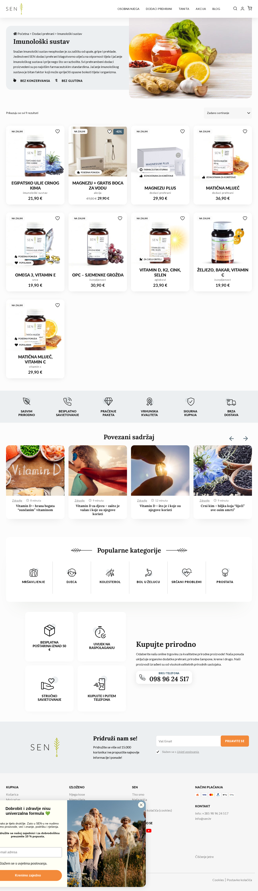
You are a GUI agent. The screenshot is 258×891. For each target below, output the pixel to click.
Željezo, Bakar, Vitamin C (223, 272)
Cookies (218, 880)
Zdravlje (17, 500)
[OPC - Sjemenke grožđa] (98, 243)
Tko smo (138, 794)
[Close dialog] (157, 805)
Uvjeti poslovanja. (188, 751)
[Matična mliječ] (223, 156)
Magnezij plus (160, 188)
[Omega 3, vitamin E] (35, 243)
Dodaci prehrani (159, 8)
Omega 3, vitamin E (35, 275)
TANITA (184, 8)
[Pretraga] (235, 8)
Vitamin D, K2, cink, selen (160, 272)
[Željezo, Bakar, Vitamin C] (223, 243)
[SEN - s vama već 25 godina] (14, 8)
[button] (245, 438)
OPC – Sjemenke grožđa (98, 275)
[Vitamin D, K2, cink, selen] (160, 243)
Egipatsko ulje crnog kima (35, 185)
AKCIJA (201, 8)
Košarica (12, 794)
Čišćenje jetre (204, 857)
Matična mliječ (222, 188)
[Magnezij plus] (160, 156)
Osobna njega (128, 8)
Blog (216, 8)
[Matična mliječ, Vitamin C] (35, 329)
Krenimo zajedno (43, 875)
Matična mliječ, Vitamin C (35, 359)
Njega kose (77, 794)
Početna (23, 33)
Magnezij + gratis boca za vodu (97, 185)
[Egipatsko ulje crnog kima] (35, 156)
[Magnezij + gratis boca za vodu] (98, 156)
